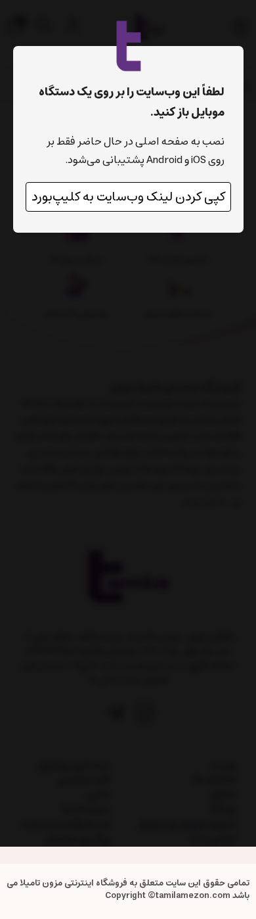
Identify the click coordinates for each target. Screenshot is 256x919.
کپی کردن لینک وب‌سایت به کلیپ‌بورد (128, 197)
